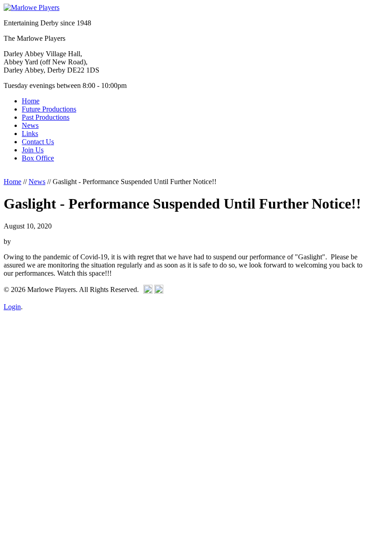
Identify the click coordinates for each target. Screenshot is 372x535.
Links (30, 133)
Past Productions (45, 117)
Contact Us (38, 142)
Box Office (38, 158)
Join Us (33, 150)
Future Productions (49, 109)
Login (12, 307)
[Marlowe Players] (31, 7)
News (30, 125)
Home (30, 101)
